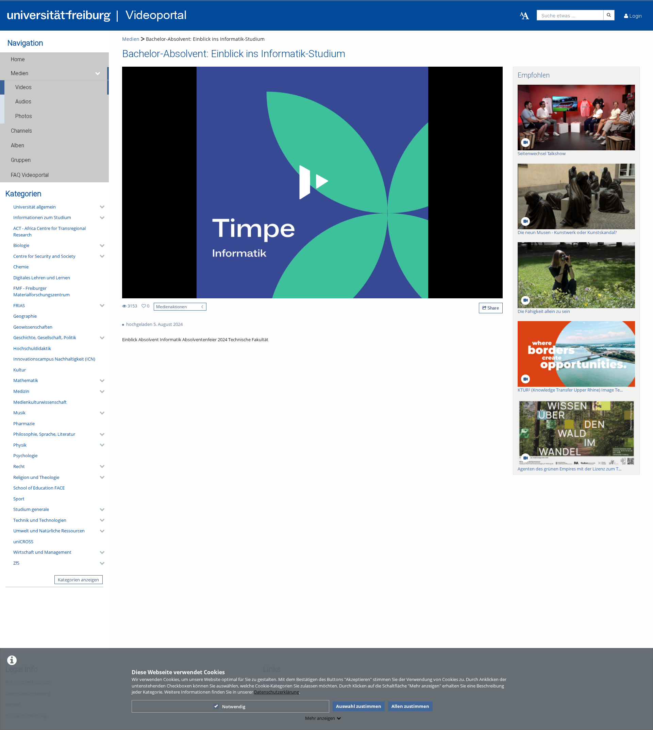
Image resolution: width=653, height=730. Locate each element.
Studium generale (31, 509)
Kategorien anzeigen (78, 580)
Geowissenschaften (32, 327)
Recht (19, 466)
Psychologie (25, 455)
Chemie (21, 267)
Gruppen (21, 160)
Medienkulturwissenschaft (40, 402)
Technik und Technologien (39, 520)
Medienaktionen (171, 306)
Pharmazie (24, 423)
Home (18, 59)
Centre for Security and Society (44, 256)
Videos (23, 87)
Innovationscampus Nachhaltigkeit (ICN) (54, 359)
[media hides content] (98, 73)
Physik (20, 445)
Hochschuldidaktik (32, 348)
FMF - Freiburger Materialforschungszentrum (41, 291)
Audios (23, 102)
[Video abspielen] (313, 182)
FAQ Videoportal (30, 175)
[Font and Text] (524, 16)
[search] (570, 15)
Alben (17, 146)
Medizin (21, 391)
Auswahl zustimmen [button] (358, 706)
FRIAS (19, 305)
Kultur (19, 370)
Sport (18, 499)
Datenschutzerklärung (276, 692)
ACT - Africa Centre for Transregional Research (49, 231)
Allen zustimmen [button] (410, 706)
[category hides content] (100, 206)
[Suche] (609, 15)
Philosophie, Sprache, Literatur (44, 434)
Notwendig (233, 706)
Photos (23, 116)
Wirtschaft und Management (42, 552)
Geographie (25, 316)
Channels (21, 131)
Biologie (21, 245)
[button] (54, 59)
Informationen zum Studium (42, 217)
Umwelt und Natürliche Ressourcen (49, 531)
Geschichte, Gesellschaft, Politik (44, 337)
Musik (19, 413)
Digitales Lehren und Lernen (41, 278)
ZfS (16, 563)
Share (492, 308)
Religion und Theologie (36, 477)
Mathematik (25, 380)
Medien (19, 73)
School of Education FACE (39, 488)
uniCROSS (23, 541)
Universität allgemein (34, 207)
